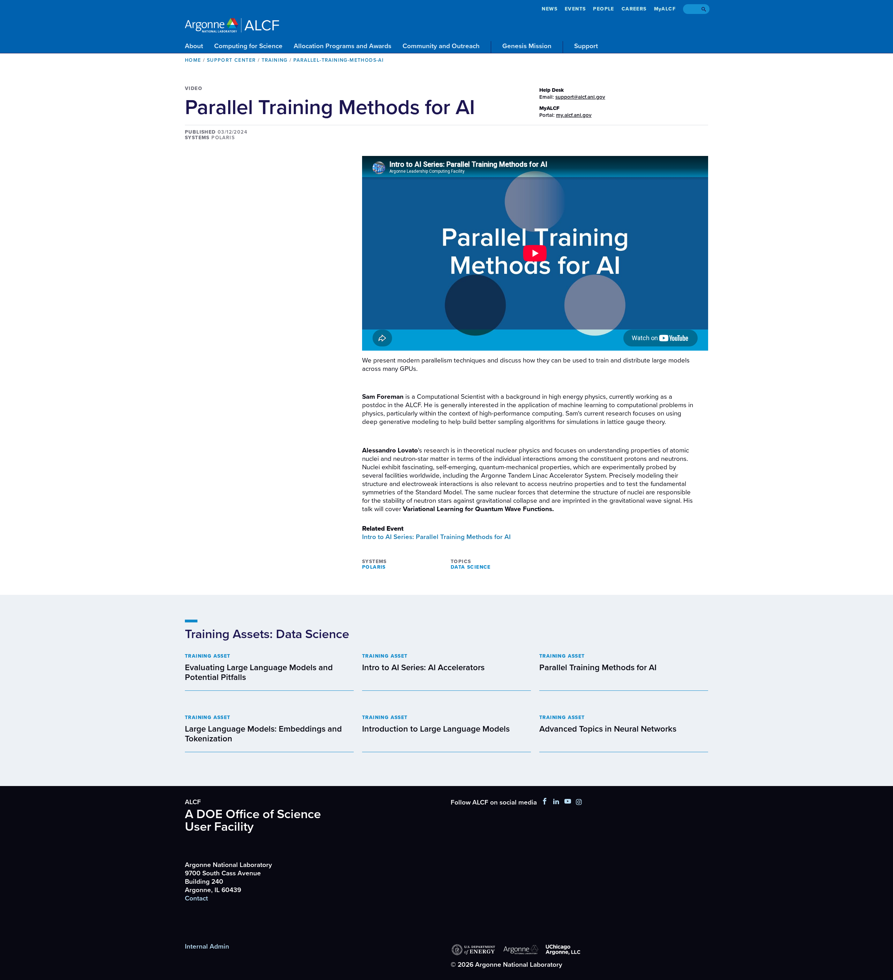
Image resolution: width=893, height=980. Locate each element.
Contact (196, 898)
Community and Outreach (441, 46)
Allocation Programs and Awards (342, 46)
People (603, 9)
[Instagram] (579, 802)
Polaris (374, 567)
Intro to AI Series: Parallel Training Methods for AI (436, 537)
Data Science (471, 567)
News (549, 9)
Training (275, 60)
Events (575, 9)
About (194, 46)
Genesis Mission (526, 46)
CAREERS (634, 9)
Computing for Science (248, 46)
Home (193, 60)
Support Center (231, 60)
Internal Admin (207, 946)
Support (586, 46)
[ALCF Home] (232, 24)
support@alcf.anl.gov (580, 97)
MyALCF (665, 9)
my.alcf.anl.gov (574, 115)
